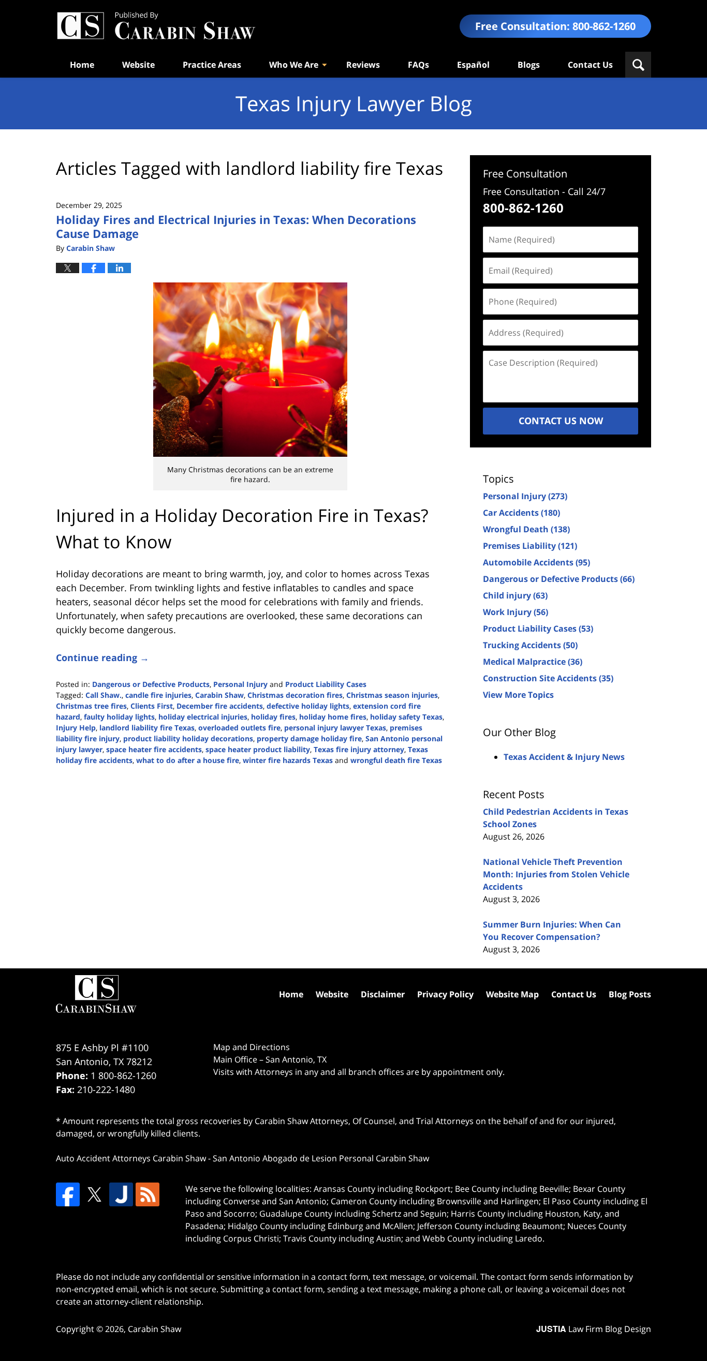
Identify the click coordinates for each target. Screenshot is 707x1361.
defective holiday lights (308, 706)
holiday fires (273, 717)
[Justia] (121, 1194)
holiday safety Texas (406, 717)
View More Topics (518, 694)
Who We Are (293, 64)
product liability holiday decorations (188, 738)
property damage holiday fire (309, 738)
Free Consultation (525, 174)
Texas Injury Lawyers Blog (156, 26)
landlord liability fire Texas (147, 727)
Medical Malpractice (532, 661)
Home (82, 64)
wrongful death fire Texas (396, 760)
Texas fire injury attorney (359, 749)
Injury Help (76, 727)
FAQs (418, 64)
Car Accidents (521, 512)
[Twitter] (94, 1194)
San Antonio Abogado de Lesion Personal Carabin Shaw (321, 1158)
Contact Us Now (561, 420)
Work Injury (515, 612)
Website (138, 64)
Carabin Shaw (219, 695)
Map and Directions (251, 1047)
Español (473, 64)
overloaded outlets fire (239, 727)
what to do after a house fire (187, 760)
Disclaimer (383, 994)
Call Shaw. (103, 695)
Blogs (529, 64)
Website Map (512, 994)
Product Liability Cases (325, 684)
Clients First (151, 706)
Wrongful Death (526, 529)
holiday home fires (332, 717)
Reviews (363, 64)
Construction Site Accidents (548, 678)
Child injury (515, 595)
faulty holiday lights (119, 717)
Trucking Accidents (530, 645)
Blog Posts (630, 994)
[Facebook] (68, 1194)
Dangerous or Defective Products (151, 684)
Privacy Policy (445, 994)
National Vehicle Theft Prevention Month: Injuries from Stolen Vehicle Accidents (556, 874)
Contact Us (590, 64)
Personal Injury (240, 684)
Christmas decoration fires (295, 695)
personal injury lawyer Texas (335, 727)
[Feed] (147, 1194)
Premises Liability (530, 545)
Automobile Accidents (536, 562)
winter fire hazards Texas (288, 760)
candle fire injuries (158, 695)
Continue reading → (102, 657)
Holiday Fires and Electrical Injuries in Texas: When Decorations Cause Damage (236, 226)
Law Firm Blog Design (593, 1329)
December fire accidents (219, 706)
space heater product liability (257, 749)
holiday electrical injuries (202, 717)
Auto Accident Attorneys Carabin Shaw (131, 1158)
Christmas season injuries (392, 695)
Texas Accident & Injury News (564, 756)
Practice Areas (212, 64)
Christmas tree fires (91, 706)
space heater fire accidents (154, 749)
